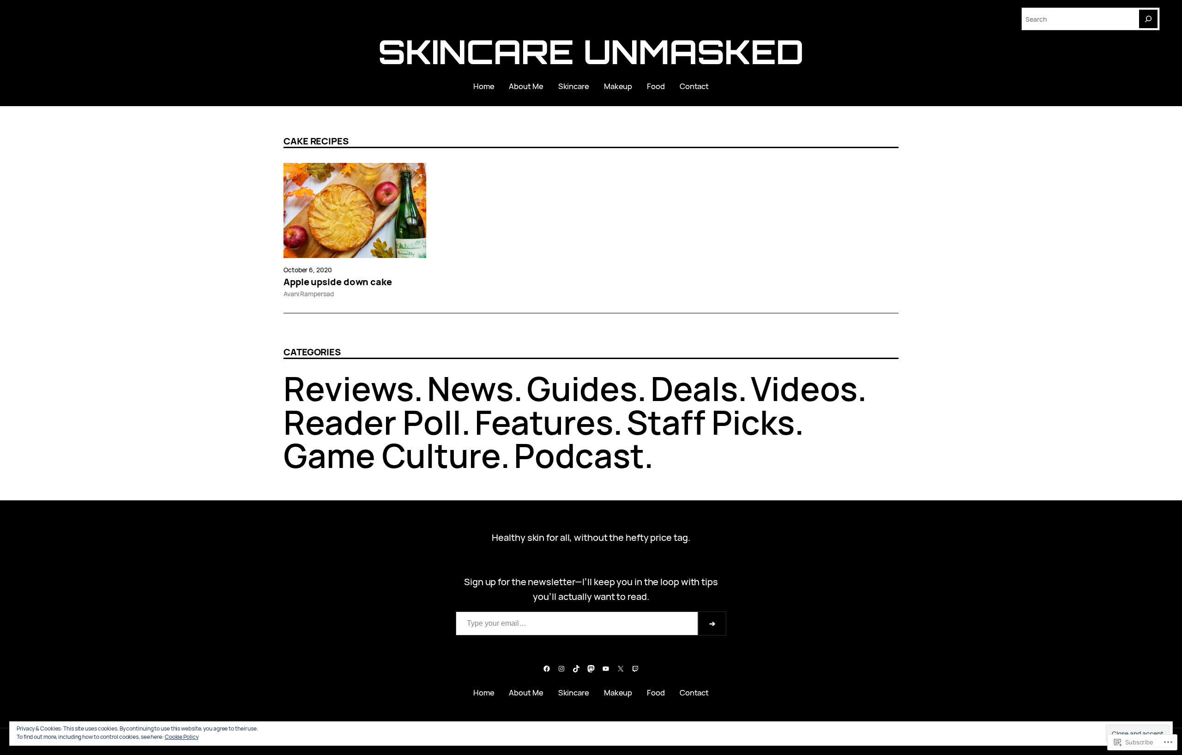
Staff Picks (711, 422)
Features (544, 422)
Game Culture (392, 455)
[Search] (1148, 19)
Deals (694, 388)
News (470, 388)
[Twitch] (635, 668)
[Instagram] (561, 668)
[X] (620, 668)
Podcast (579, 455)
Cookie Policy (182, 737)
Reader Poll (372, 422)
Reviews (348, 388)
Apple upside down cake (337, 282)
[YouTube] (605, 668)
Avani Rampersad (308, 293)
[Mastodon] (591, 668)
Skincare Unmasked (590, 51)
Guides (582, 388)
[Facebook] (546, 668)
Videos (804, 388)
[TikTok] (576, 668)
